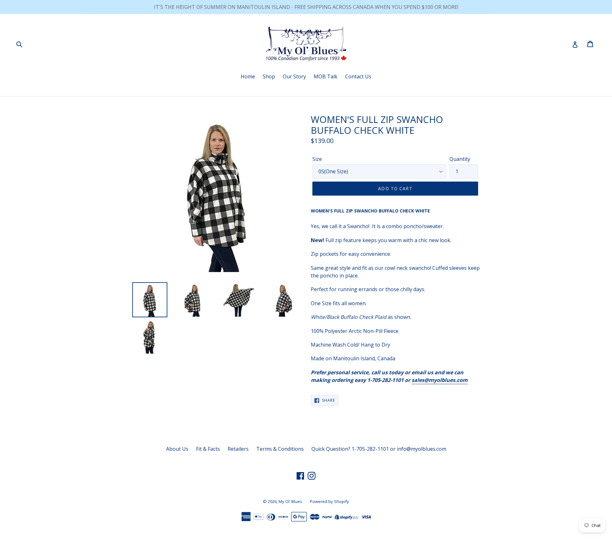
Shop (269, 76)
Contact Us (358, 76)
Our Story (294, 76)
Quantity (459, 158)
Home (248, 76)
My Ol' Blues (290, 501)
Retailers (238, 448)
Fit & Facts (208, 448)
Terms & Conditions (280, 448)
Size (317, 158)
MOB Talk (326, 76)
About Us (177, 448)
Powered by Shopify (329, 501)
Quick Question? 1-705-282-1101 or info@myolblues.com (378, 448)
